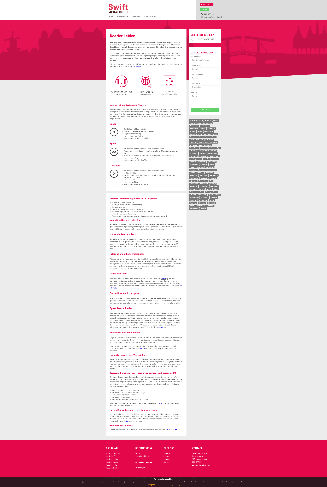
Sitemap (166, 462)
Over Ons (136, 16)
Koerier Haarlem (112, 462)
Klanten (166, 456)
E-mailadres (195, 83)
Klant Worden (150, 16)
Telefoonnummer (197, 74)
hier (122, 268)
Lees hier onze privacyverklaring (168, 485)
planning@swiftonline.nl (201, 465)
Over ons (167, 459)
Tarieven (138, 453)
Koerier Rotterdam (112, 468)
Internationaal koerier (142, 456)
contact (163, 279)
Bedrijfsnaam (196, 56)
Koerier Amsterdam (113, 453)
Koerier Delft (110, 456)
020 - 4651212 (137, 66)
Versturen (205, 110)
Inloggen (205, 5)
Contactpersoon (197, 65)
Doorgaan (151, 485)
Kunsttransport (140, 468)
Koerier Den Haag (112, 459)
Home (111, 16)
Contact (204, 9)
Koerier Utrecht (111, 465)
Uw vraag (194, 92)
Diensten (121, 16)
